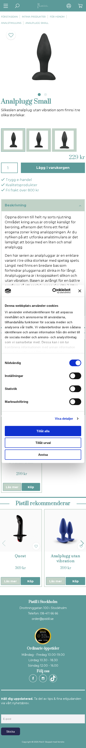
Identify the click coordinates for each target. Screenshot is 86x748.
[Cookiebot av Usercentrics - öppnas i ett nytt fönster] (53, 291)
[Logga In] (69, 5)
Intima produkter (34, 16)
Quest (20, 556)
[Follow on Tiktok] (53, 678)
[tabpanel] (43, 57)
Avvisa (43, 454)
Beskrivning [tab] (15, 205)
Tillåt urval (43, 443)
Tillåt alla (43, 431)
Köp (31, 487)
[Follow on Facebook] (33, 678)
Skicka (10, 731)
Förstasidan (9, 16)
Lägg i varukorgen (53, 168)
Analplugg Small (36, 22)
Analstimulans (11, 22)
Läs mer (12, 487)
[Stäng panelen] (79, 290)
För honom (57, 16)
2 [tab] (45, 94)
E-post (5, 710)
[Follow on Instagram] (43, 678)
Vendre (60, 742)
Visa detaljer (64, 418)
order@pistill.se (43, 619)
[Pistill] (43, 5)
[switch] (75, 375)
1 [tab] (39, 94)
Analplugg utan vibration (65, 559)
